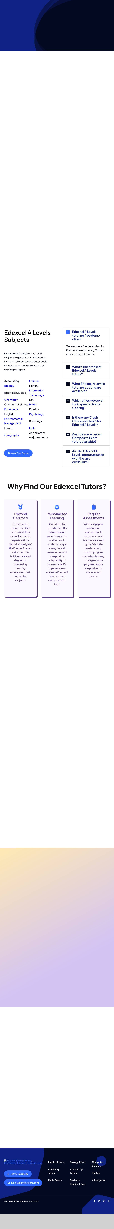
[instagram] (99, 1201)
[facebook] (94, 1201)
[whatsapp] (109, 1201)
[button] (86, 335)
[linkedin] (104, 1201)
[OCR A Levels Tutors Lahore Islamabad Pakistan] (24, 1160)
